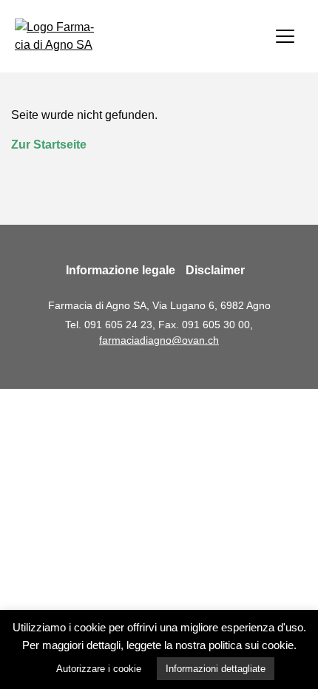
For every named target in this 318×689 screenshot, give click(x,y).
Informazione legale (120, 270)
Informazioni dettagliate (215, 668)
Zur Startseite (49, 144)
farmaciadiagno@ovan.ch (159, 340)
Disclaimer (215, 270)
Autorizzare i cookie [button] (98, 668)
